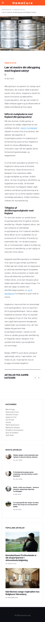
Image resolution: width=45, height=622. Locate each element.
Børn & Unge (10, 409)
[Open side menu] (3, 3)
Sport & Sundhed (12, 433)
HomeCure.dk (6, 10)
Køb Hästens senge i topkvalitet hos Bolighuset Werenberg (22, 592)
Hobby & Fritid (18, 10)
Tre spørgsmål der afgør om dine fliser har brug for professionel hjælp (26, 504)
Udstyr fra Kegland (28, 128)
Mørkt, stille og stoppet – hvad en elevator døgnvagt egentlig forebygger (26, 489)
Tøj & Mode (10, 435)
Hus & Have (10, 420)
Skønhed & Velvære (13, 427)
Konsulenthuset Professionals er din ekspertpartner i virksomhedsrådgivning (21, 557)
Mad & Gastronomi (12, 425)
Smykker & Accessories (14, 430)
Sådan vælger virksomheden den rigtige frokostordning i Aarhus (25, 456)
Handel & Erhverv (12, 414)
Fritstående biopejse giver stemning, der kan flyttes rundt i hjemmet (25, 474)
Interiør (8, 422)
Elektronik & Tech (12, 412)
